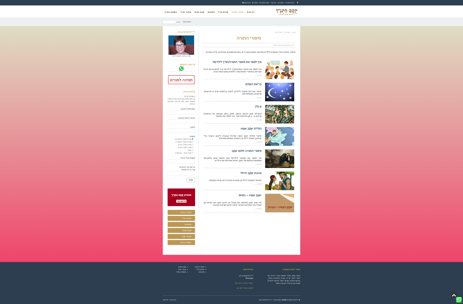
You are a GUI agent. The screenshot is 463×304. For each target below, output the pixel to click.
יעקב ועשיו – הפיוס (250, 195)
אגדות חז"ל (186, 218)
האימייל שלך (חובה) (186, 118)
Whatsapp (249, 278)
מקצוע (192, 136)
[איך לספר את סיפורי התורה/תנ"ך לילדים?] (279, 70)
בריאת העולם (253, 84)
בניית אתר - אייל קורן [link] (169, 300)
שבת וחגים (186, 230)
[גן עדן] (279, 114)
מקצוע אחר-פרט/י (187, 158)
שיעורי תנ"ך (186, 236)
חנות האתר (247, 3)
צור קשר (273, 3)
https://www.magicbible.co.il (283, 45)
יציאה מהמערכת (264, 3)
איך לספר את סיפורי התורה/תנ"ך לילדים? (237, 62)
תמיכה (255, 3)
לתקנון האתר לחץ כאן (245, 288)
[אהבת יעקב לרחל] (279, 181)
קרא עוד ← (258, 75)
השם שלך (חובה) (188, 109)
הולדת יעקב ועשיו (251, 128)
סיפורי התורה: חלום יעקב (247, 151)
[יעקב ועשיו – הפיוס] (279, 203)
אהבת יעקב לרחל (251, 173)
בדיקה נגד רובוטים (187, 168)
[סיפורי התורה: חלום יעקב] (279, 158)
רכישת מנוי (280, 3)
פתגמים (188, 224)
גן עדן (258, 106)
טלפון (192, 127)
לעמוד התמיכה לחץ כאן (244, 283)
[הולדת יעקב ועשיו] (279, 136)
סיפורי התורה (185, 212)
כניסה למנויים (290, 3)
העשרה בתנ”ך (185, 242)
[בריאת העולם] (279, 92)
